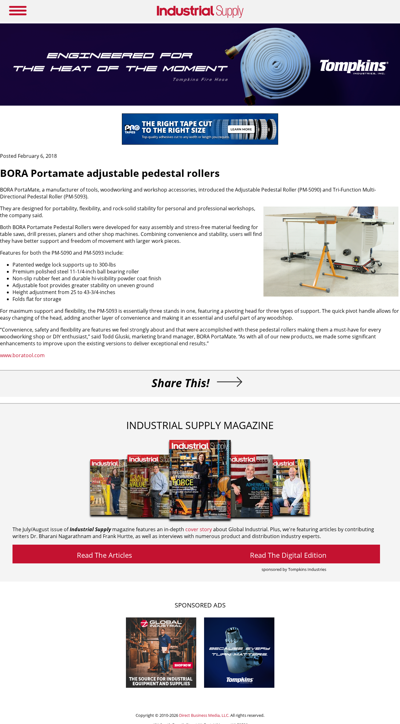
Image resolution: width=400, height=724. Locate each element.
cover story (198, 529)
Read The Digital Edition (288, 555)
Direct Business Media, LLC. (204, 715)
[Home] (200, 16)
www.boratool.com (22, 355)
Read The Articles (104, 555)
